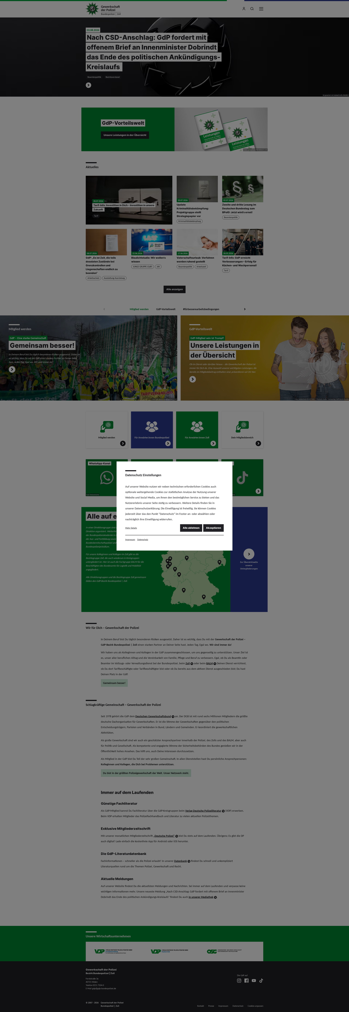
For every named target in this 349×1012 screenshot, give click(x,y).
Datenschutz (142, 539)
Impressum (130, 539)
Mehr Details (131, 528)
